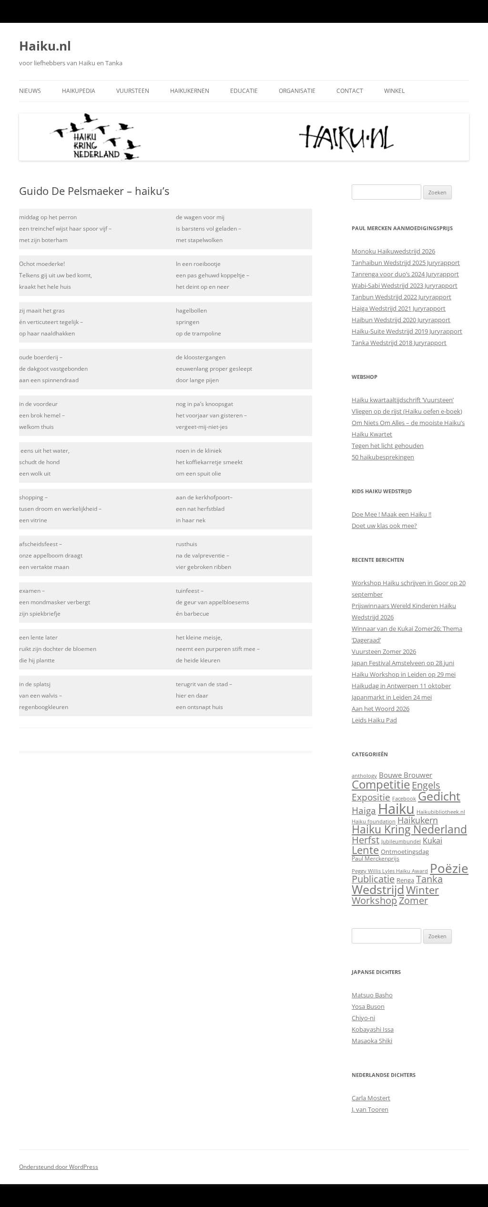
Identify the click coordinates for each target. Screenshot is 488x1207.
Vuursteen (132, 91)
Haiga (364, 810)
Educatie (244, 91)
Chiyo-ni (363, 1018)
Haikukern (417, 820)
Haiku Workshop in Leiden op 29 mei (404, 674)
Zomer (413, 900)
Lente (365, 850)
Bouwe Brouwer (405, 775)
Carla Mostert (371, 1098)
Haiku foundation (374, 821)
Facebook (404, 798)
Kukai (432, 840)
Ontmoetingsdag (405, 851)
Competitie (381, 784)
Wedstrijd (378, 889)
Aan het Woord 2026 (380, 708)
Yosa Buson (368, 1006)
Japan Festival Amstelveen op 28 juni (403, 663)
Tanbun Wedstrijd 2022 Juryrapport (401, 297)
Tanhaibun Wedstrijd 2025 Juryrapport (406, 262)
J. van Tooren (370, 1109)
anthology (364, 775)
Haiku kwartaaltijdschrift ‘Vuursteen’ (403, 400)
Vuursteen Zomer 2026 (384, 651)
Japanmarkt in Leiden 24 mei (392, 697)
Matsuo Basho (372, 995)
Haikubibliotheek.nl (441, 812)
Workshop (374, 900)
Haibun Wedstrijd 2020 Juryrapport (401, 319)
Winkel (394, 91)
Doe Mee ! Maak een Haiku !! (391, 514)
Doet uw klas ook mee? (384, 525)
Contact (349, 91)
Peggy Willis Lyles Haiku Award (390, 871)
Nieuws (30, 91)
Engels (426, 784)
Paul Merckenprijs (375, 858)
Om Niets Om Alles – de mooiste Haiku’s (408, 422)
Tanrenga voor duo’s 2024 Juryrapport (405, 274)
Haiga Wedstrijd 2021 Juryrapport (399, 308)
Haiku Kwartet (372, 434)
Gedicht (439, 796)
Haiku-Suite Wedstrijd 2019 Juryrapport (407, 331)
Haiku (396, 808)
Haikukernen (189, 91)
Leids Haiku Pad (374, 720)
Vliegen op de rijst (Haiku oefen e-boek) (407, 411)
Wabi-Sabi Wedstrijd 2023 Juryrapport (405, 285)
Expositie (371, 797)
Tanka (429, 878)
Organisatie (297, 91)
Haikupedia (78, 91)
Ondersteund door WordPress (58, 1167)
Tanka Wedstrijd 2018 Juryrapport (399, 342)
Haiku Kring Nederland (409, 829)
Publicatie (373, 878)
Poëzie (449, 868)
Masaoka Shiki (372, 1040)
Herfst (365, 839)
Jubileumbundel (401, 841)
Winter (422, 890)
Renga (405, 880)
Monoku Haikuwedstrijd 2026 (393, 251)
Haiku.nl (45, 45)
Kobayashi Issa (373, 1029)
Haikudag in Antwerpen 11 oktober (401, 685)
